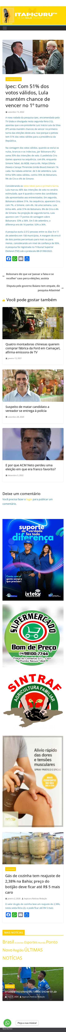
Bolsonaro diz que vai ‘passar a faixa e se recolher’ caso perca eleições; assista (30, 276)
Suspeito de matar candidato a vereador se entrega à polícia (27, 409)
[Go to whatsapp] (7, 1023)
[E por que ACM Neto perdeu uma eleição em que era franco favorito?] (33, 430)
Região (18, 950)
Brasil (8, 942)
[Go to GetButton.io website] (7, 1029)
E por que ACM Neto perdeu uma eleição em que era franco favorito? (31, 467)
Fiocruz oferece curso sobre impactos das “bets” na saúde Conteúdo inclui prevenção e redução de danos (34, 988)
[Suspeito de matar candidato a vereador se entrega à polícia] (33, 371)
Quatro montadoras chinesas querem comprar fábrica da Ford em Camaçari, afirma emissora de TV (33, 348)
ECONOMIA (10, 869)
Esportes (30, 942)
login (29, 499)
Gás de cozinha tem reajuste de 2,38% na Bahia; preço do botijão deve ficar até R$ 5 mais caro (32, 884)
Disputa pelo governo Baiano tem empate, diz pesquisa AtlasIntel (33, 288)
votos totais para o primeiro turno (40, 185)
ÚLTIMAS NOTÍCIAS (13, 79)
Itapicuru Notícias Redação (35, 898)
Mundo (41, 942)
